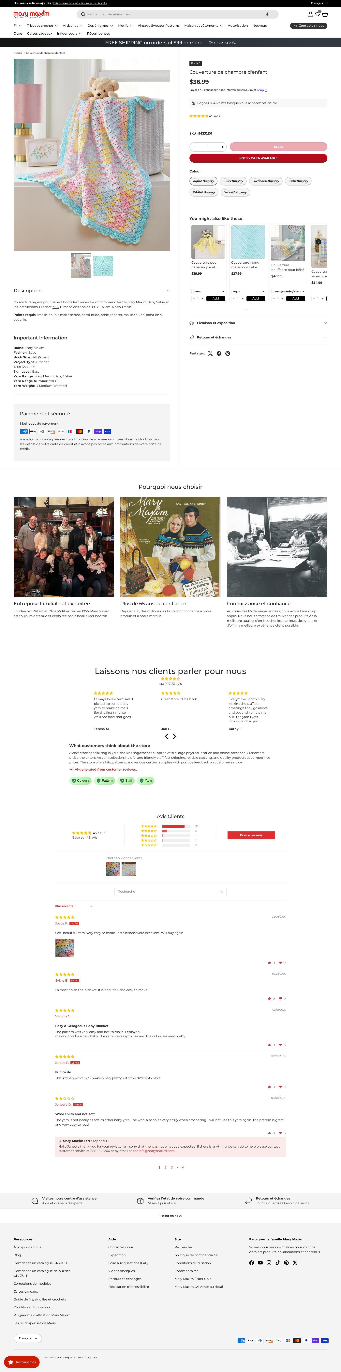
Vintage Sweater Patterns (159, 25)
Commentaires (186, 1271)
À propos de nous (27, 1247)
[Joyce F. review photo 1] (64, 948)
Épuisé (279, 146)
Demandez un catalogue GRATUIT (40, 1263)
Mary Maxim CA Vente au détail (199, 1287)
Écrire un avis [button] (251, 835)
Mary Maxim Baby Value (146, 302)
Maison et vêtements (201, 25)
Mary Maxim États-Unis (193, 1279)
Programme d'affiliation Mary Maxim (42, 1315)
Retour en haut (170, 1215)
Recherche (183, 1247)
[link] (208, 242)
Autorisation (238, 25)
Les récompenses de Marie (35, 1323)
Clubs (18, 33)
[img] (170, 679)
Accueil (18, 53)
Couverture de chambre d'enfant (45, 53)
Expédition (117, 1255)
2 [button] (165, 1167)
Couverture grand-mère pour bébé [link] (245, 265)
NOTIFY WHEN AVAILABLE (258, 158)
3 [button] (172, 1167)
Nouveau (260, 25)
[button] (268, 14)
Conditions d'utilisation (32, 1307)
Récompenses (98, 33)
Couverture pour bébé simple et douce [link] (204, 265)
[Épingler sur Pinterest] (227, 353)
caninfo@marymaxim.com (154, 1151)
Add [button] (216, 298)
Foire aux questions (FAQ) (128, 1263)
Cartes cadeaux (39, 33)
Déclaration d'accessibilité (128, 1287)
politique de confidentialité (196, 1255)
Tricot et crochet (40, 25)
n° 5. (55, 307)
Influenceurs (67, 33)
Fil (15, 25)
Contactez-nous (121, 1247)
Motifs (123, 25)
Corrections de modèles (32, 1283)
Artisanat (70, 25)
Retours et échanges (124, 1279)
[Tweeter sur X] (210, 353)
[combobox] (178, 14)
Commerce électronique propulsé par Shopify (70, 1357)
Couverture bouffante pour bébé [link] (287, 267)
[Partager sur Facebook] (219, 353)
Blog (17, 1255)
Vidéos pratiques (121, 1271)
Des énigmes (98, 25)
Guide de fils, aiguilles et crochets (40, 1299)
